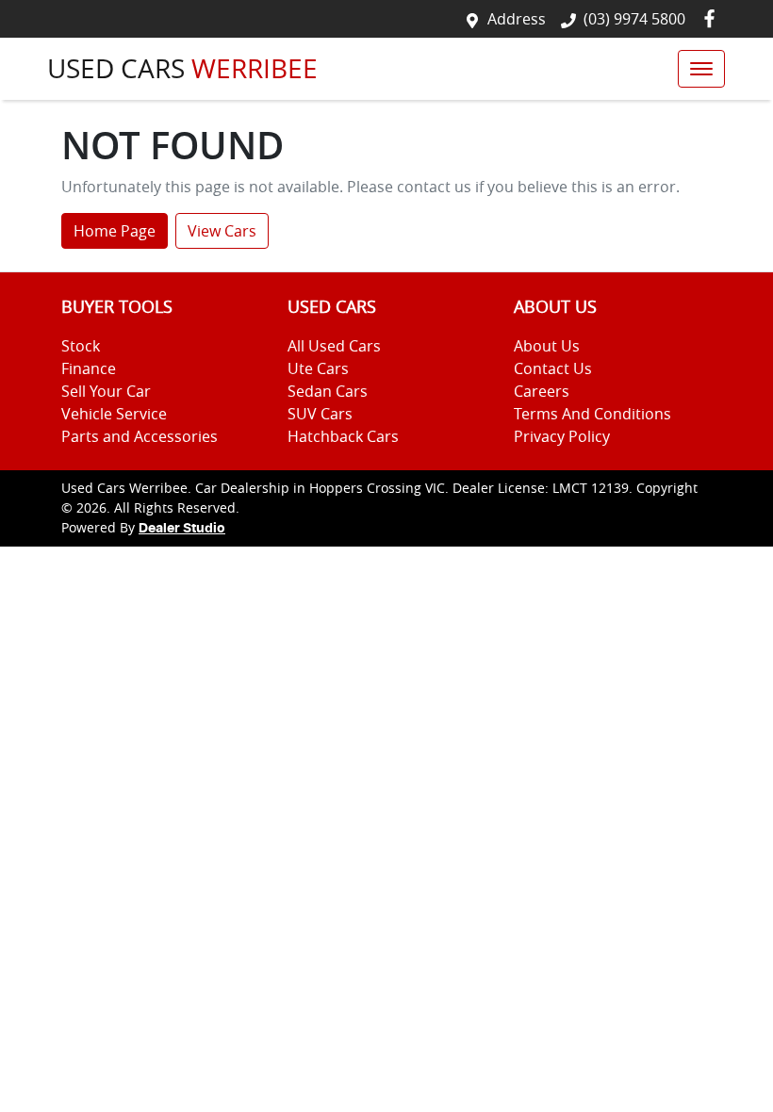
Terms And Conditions (592, 413)
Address (516, 18)
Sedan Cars (328, 391)
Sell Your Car (106, 391)
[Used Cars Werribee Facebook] (713, 18)
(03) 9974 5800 (634, 18)
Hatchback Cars (343, 436)
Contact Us (553, 368)
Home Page (115, 231)
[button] (701, 69)
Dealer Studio (182, 528)
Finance (88, 368)
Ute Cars (318, 368)
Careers (541, 391)
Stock (80, 345)
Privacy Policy (562, 436)
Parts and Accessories (139, 436)
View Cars (222, 231)
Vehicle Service (114, 413)
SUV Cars (320, 413)
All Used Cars (334, 345)
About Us (547, 345)
